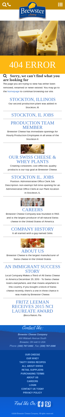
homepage (13, 91)
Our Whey (32, 358)
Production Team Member (32, 125)
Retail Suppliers (32, 369)
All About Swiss (32, 365)
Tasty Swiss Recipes (32, 362)
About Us (32, 251)
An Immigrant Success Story (32, 269)
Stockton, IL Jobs (32, 114)
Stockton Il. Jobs (32, 177)
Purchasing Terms (32, 373)
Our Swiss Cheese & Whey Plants (32, 159)
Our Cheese (32, 354)
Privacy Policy (32, 392)
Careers (32, 209)
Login (32, 385)
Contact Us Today (32, 388)
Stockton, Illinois (33, 99)
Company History (32, 229)
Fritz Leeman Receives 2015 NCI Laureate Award (32, 306)
